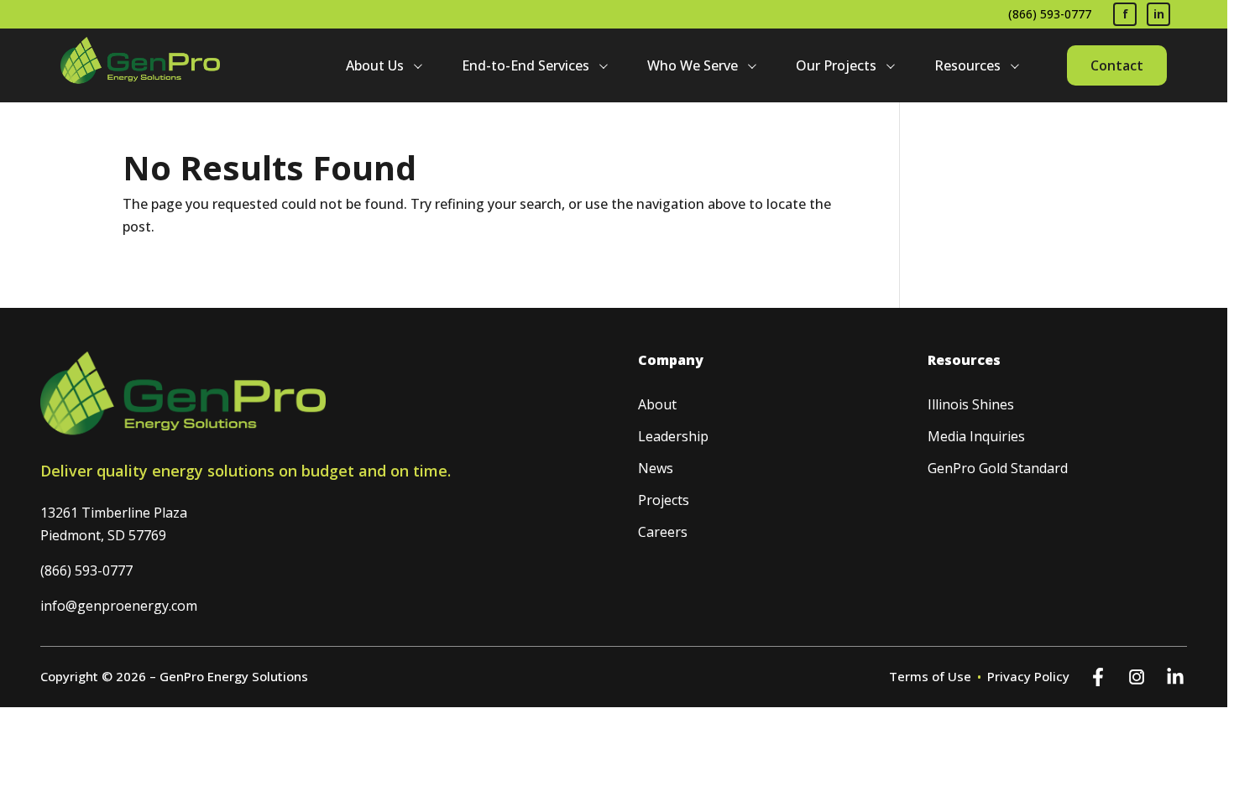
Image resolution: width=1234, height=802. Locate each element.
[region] (617, 401)
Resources (967, 65)
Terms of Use (930, 676)
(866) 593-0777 (1049, 14)
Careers (663, 532)
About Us (375, 65)
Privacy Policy (1028, 676)
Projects (663, 500)
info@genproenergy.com (118, 605)
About (657, 404)
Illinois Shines (971, 404)
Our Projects (836, 65)
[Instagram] (1136, 677)
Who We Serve (692, 65)
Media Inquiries (976, 436)
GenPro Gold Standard (998, 468)
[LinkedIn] (1175, 677)
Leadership (673, 436)
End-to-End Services (525, 65)
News (655, 468)
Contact (1116, 65)
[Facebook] (1098, 677)
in (1158, 14)
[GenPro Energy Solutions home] (140, 65)
